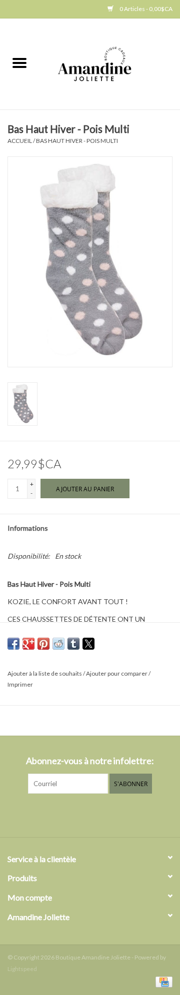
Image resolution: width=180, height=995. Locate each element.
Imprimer (20, 684)
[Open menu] (19, 62)
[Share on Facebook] (14, 644)
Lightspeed (22, 969)
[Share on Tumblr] (74, 644)
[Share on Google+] (28, 644)
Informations (28, 528)
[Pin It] (44, 644)
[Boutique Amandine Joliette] (110, 63)
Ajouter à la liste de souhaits (45, 673)
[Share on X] (88, 644)
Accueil (20, 140)
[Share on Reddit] (58, 644)
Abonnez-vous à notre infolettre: (90, 761)
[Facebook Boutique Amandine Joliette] (82, 814)
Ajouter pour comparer (117, 673)
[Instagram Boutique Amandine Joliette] (99, 814)
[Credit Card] (162, 981)
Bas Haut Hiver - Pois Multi (77, 140)
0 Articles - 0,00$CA (145, 8)
